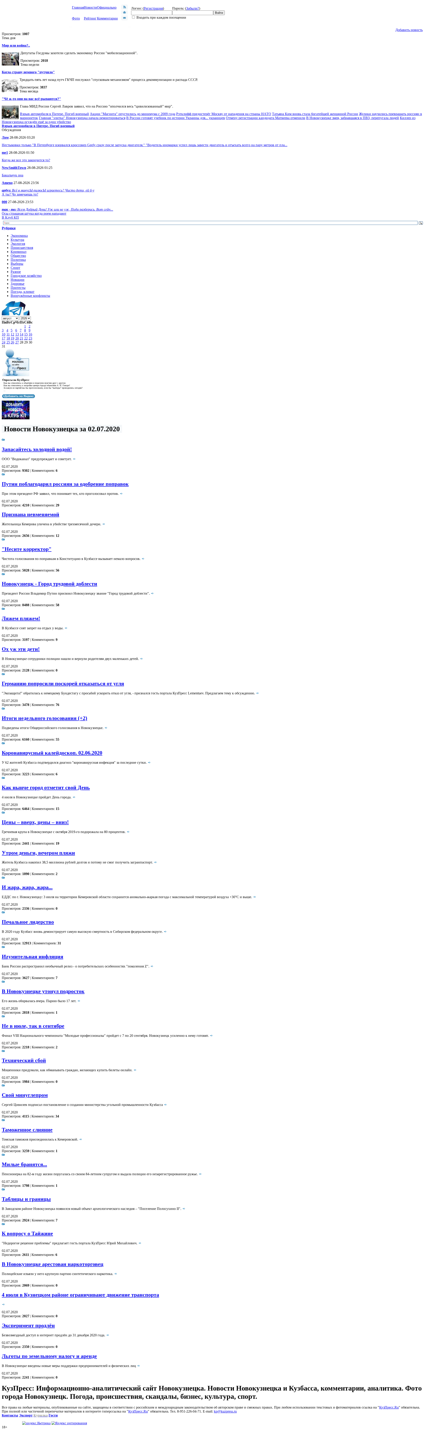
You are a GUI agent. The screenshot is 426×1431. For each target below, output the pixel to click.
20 (17, 338)
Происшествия (22, 248)
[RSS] (124, 8)
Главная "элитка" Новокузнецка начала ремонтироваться (82, 118)
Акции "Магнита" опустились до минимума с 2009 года (132, 114)
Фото (76, 18)
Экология (18, 244)
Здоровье (17, 284)
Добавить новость (409, 30)
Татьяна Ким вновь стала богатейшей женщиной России (315, 114)
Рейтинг (90, 18)
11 (8, 334)
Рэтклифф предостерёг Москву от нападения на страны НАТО (223, 114)
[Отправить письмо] (124, 19)
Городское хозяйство (26, 276)
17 (3, 338)
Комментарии (107, 18)
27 (17, 342)
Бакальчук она (12, 175)
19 (12, 338)
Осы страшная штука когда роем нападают (34, 213)
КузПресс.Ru (389, 1407)
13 (17, 334)
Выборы (17, 264)
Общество (18, 256)
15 (26, 334)
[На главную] (124, 13)
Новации (17, 280)
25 (8, 342)
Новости (90, 7)
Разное (16, 272)
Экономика (19, 236)
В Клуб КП (10, 217)
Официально (106, 7)
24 (3, 342)
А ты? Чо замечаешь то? (20, 194)
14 (21, 334)
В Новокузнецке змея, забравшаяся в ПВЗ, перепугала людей (352, 118)
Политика (18, 260)
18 (8, 338)
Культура (17, 240)
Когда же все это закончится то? (26, 160)
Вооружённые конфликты (30, 296)
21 (21, 338)
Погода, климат (22, 292)
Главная (78, 7)
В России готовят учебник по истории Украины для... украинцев (175, 118)
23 (30, 338)
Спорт (15, 268)
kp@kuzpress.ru (225, 1411)
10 (3, 334)
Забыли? (192, 8)
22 (26, 338)
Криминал (18, 252)
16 (30, 334)
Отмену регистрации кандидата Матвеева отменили (265, 118)
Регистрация (153, 8)
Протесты (18, 288)
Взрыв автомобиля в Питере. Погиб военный (54, 114)
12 (12, 334)
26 (12, 342)
